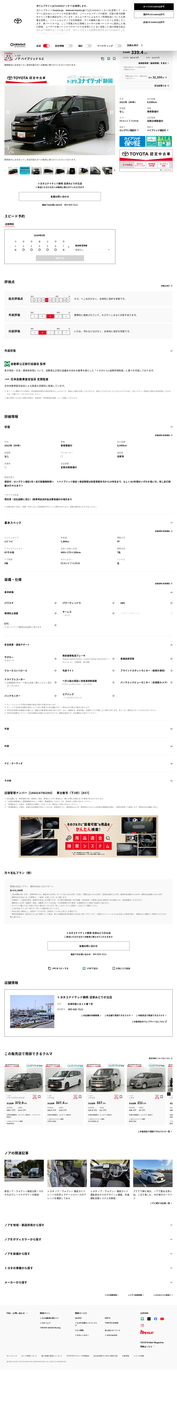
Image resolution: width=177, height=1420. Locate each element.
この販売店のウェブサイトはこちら (148, 1021)
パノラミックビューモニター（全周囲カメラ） (144, 682)
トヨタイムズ (45, 1323)
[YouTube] (162, 1319)
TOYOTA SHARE (112, 1323)
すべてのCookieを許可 (154, 6)
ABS (122, 603)
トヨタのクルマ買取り (162, 1295)
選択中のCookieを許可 (154, 14)
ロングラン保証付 (127, 130)
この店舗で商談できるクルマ (118, 1015)
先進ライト (68, 670)
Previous (8, 112)
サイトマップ (12, 1356)
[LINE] (142, 1319)
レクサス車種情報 (135, 1295)
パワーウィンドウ (72, 603)
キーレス (67, 613)
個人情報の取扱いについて (51, 1356)
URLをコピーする (60, 968)
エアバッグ (72, 695)
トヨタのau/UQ (111, 1335)
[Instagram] (142, 1325)
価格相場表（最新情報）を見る (152, 63)
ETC (22, 625)
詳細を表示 (132, 45)
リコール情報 (139, 1356)
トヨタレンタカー (82, 1335)
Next (111, 112)
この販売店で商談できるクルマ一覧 (154, 1131)
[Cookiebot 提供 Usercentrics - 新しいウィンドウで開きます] (18, 45)
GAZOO (78, 1318)
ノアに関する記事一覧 (160, 1203)
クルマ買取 (79, 1330)
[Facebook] (155, 1319)
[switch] (69, 45)
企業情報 (125, 1356)
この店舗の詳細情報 (90, 1015)
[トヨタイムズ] (147, 1332)
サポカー (9, 658)
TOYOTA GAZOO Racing (50, 1328)
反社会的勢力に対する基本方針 (106, 1356)
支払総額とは (160, 85)
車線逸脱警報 (127, 658)
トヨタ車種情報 (111, 1295)
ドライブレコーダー (28, 682)
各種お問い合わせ (60, 196)
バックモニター (12, 695)
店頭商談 (9, 224)
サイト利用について (29, 1356)
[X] (149, 1319)
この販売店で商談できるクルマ (150, 1015)
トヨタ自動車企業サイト (49, 1318)
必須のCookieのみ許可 (154, 22)
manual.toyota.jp (75, 10)
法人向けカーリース (112, 1330)
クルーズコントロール (15, 670)
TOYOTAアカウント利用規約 (78, 1356)
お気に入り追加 (123, 968)
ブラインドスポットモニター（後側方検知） (143, 670)
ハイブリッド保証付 (156, 130)
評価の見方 (165, 286)
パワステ (9, 603)
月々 (156, 77)
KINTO (107, 1318)
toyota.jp (58, 10)
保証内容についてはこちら (159, 1058)
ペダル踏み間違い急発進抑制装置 (80, 682)
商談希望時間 (81, 245)
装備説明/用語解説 (162, 435)
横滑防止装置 (11, 613)
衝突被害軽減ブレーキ (86, 658)
